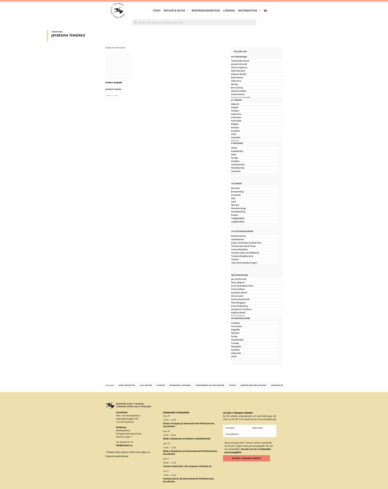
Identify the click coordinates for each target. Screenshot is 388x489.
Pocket (232, 385)
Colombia (235, 138)
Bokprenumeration (206, 10)
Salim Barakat (238, 71)
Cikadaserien (237, 239)
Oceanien (236, 171)
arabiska (235, 323)
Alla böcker (146, 385)
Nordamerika (237, 168)
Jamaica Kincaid (239, 64)
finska (234, 337)
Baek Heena (237, 78)
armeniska (236, 326)
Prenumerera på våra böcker (210, 385)
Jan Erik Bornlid (238, 279)
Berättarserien (238, 236)
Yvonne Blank (238, 289)
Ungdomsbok (237, 222)
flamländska (237, 340)
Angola (234, 107)
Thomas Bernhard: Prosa (243, 246)
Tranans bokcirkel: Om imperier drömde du (187, 466)
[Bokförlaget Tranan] (117, 10)
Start (157, 10)
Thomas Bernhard (240, 61)
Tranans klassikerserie (242, 256)
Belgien (235, 124)
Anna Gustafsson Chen (242, 286)
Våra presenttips (127, 385)
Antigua (235, 111)
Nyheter (161, 385)
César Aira (236, 81)
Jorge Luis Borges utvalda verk (246, 243)
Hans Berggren (238, 303)
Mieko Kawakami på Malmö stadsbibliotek (187, 438)
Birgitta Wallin (238, 313)
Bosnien (235, 128)
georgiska (236, 347)
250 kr (112, 95)
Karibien (235, 161)
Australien (236, 121)
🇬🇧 (265, 10)
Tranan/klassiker (239, 249)
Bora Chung (237, 88)
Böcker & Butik (174, 10)
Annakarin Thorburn (241, 309)
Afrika (234, 148)
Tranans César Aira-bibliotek (245, 253)
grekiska (235, 350)
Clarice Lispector (239, 68)
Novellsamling (238, 212)
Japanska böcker (279, 385)
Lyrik (233, 202)
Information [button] (247, 10)
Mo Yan (234, 84)
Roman (234, 215)
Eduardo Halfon (238, 91)
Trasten (235, 259)
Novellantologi (238, 208)
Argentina (236, 114)
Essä (233, 198)
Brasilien (235, 131)
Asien (234, 155)
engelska (235, 330)
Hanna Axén (237, 296)
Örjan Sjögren (238, 283)
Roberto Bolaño (239, 74)
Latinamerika (238, 165)
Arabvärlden (237, 151)
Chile (233, 134)
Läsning (229, 10)
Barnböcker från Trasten (253, 385)
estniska (235, 333)
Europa (234, 158)
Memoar (235, 205)
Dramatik (236, 195)
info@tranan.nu (124, 445)
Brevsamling (237, 192)
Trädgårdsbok (238, 218)
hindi (233, 357)
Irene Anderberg (239, 306)
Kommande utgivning (180, 385)
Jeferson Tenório (113, 89)
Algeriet (235, 104)
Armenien (236, 117)
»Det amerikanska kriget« (244, 263)
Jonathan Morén (239, 293)
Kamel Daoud (237, 94)
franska (235, 343)
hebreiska (236, 353)
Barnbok (235, 188)
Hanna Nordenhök (240, 299)
